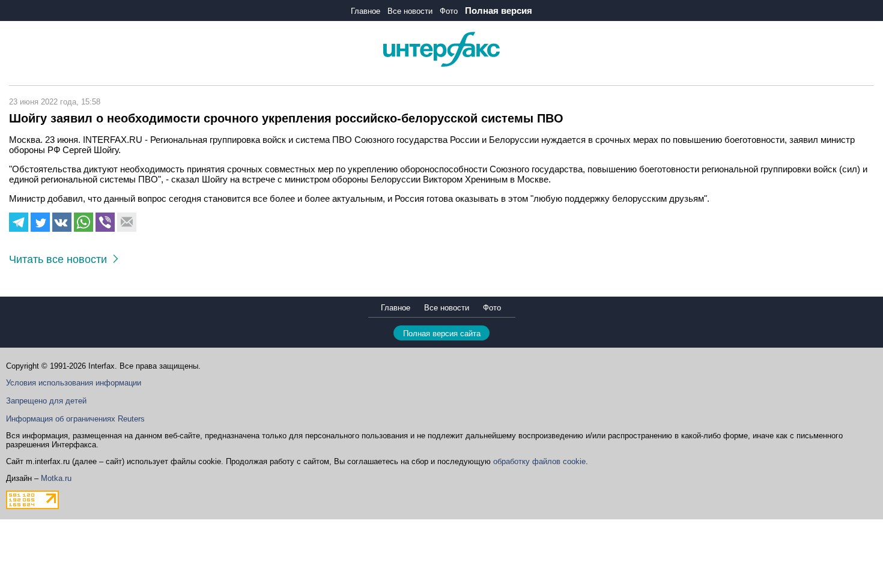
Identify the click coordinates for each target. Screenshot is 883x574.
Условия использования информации (73, 382)
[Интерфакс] (441, 64)
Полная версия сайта (442, 333)
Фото (449, 11)
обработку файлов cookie (539, 461)
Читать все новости (61, 259)
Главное (365, 11)
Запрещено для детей (46, 400)
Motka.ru (56, 478)
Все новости (409, 11)
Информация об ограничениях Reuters (75, 418)
